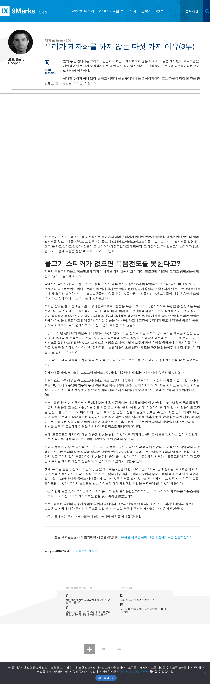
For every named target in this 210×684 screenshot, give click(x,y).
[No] (205, 673)
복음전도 (81, 551)
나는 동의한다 (106, 677)
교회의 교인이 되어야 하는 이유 (137, 599)
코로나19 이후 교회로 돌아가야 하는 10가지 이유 (143, 610)
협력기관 (191, 10)
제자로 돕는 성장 (58, 39)
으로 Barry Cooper (16, 61)
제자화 (93, 551)
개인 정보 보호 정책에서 (134, 671)
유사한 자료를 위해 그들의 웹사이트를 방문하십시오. (157, 537)
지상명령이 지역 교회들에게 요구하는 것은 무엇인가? (88, 601)
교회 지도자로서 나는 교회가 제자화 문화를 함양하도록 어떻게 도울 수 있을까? (88, 613)
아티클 (48, 69)
